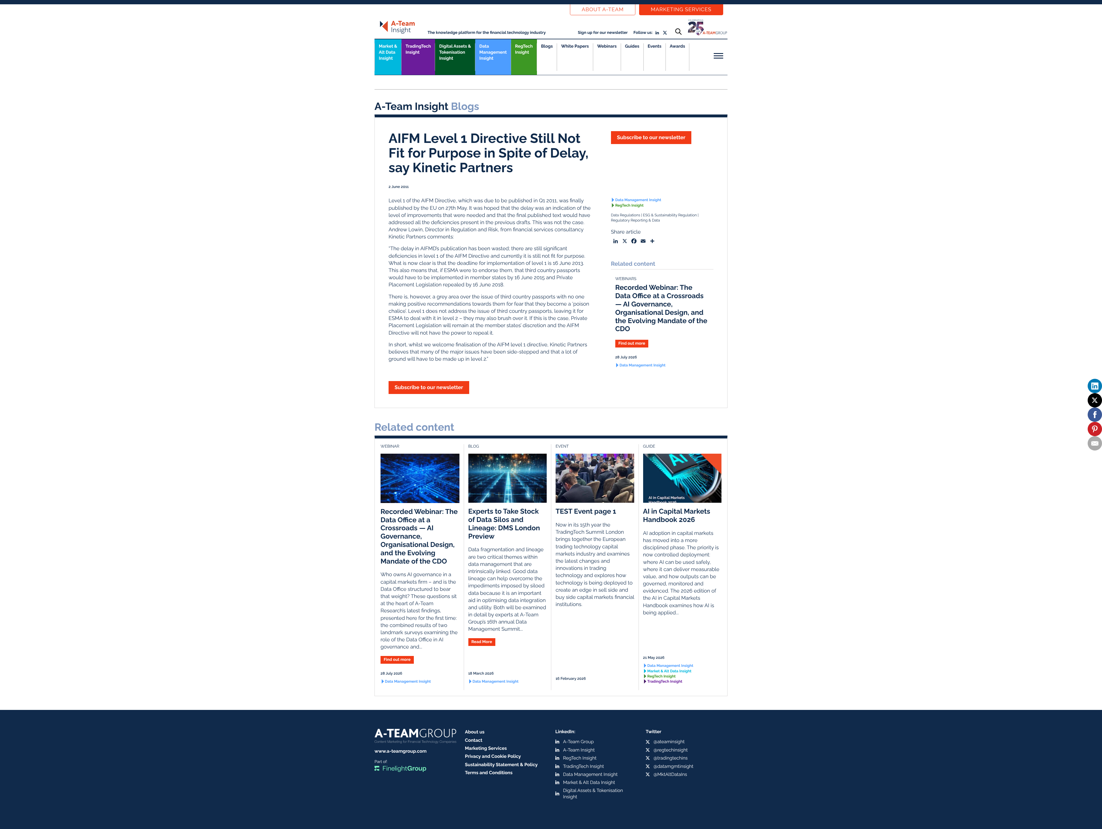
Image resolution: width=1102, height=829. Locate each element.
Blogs (547, 46)
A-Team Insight (579, 750)
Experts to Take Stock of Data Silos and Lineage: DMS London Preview (504, 523)
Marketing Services (681, 10)
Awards (677, 46)
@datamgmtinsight (673, 766)
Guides (632, 46)
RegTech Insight (524, 49)
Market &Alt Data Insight (388, 52)
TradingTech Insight (418, 49)
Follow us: (643, 32)
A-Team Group (578, 741)
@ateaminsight (669, 741)
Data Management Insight (493, 52)
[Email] (1095, 443)
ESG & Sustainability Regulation (670, 215)
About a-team (603, 10)
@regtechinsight (670, 750)
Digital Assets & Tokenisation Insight (455, 52)
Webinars (607, 46)
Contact (473, 740)
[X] (1095, 400)
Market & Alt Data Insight (669, 671)
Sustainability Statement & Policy (501, 764)
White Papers (575, 46)
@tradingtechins (670, 758)
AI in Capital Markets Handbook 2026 (676, 515)
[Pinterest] (1095, 429)
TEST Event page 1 (586, 511)
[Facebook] (1095, 414)
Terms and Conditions (489, 772)
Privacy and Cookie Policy (493, 756)
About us (474, 732)
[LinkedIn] (1095, 386)
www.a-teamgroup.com (400, 751)
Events (654, 46)
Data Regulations (625, 215)
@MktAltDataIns (670, 774)
